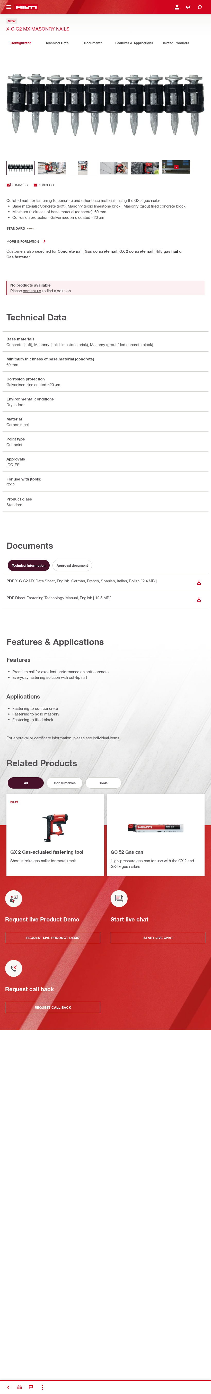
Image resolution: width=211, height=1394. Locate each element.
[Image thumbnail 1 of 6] (20, 168)
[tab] (21, 43)
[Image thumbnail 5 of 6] (145, 168)
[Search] (199, 7)
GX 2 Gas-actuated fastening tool (46, 852)
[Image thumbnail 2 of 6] (52, 168)
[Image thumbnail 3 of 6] (83, 168)
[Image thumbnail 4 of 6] (114, 168)
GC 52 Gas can (127, 852)
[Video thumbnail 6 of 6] (176, 168)
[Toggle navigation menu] (8, 7)
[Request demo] (19, 1387)
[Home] (26, 7)
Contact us (32, 290)
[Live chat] (31, 1387)
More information (22, 241)
